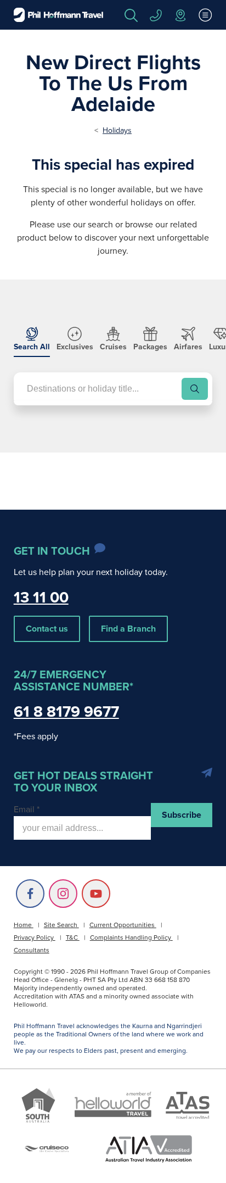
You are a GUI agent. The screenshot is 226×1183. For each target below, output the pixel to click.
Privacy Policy (34, 937)
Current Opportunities (122, 925)
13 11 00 (41, 597)
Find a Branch (128, 628)
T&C (73, 937)
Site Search (61, 925)
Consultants (31, 950)
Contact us (47, 628)
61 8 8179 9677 (66, 711)
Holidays (117, 130)
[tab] (32, 342)
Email (26, 809)
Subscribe (181, 814)
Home (23, 925)
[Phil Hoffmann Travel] (58, 15)
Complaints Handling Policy (131, 937)
